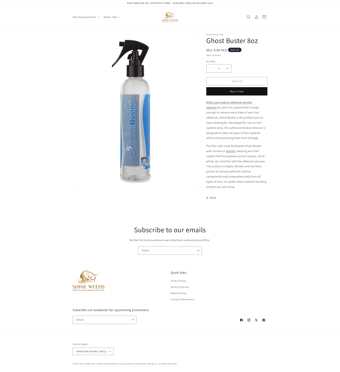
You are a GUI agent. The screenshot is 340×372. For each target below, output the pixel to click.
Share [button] (213, 197)
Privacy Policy (178, 280)
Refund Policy (178, 293)
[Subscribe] (198, 250)
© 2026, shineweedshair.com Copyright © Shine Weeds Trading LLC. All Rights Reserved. (136, 364)
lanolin (230, 151)
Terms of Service (180, 286)
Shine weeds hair (88, 364)
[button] (85, 17)
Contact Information (182, 299)
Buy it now (237, 91)
